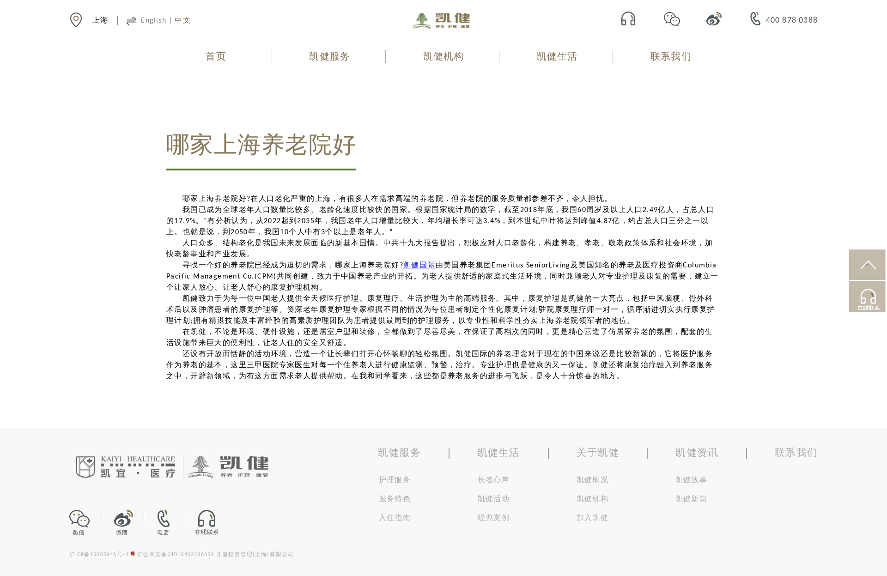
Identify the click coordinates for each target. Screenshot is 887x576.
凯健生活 (557, 57)
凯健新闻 (691, 499)
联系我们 (671, 57)
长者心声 (494, 480)
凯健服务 (329, 57)
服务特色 (395, 499)
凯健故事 (691, 480)
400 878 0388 (792, 20)
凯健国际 (419, 265)
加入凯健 (592, 518)
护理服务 (395, 480)
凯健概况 (592, 480)
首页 (216, 57)
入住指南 (395, 518)
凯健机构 (443, 57)
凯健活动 (494, 499)
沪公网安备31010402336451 (175, 555)
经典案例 (494, 518)
